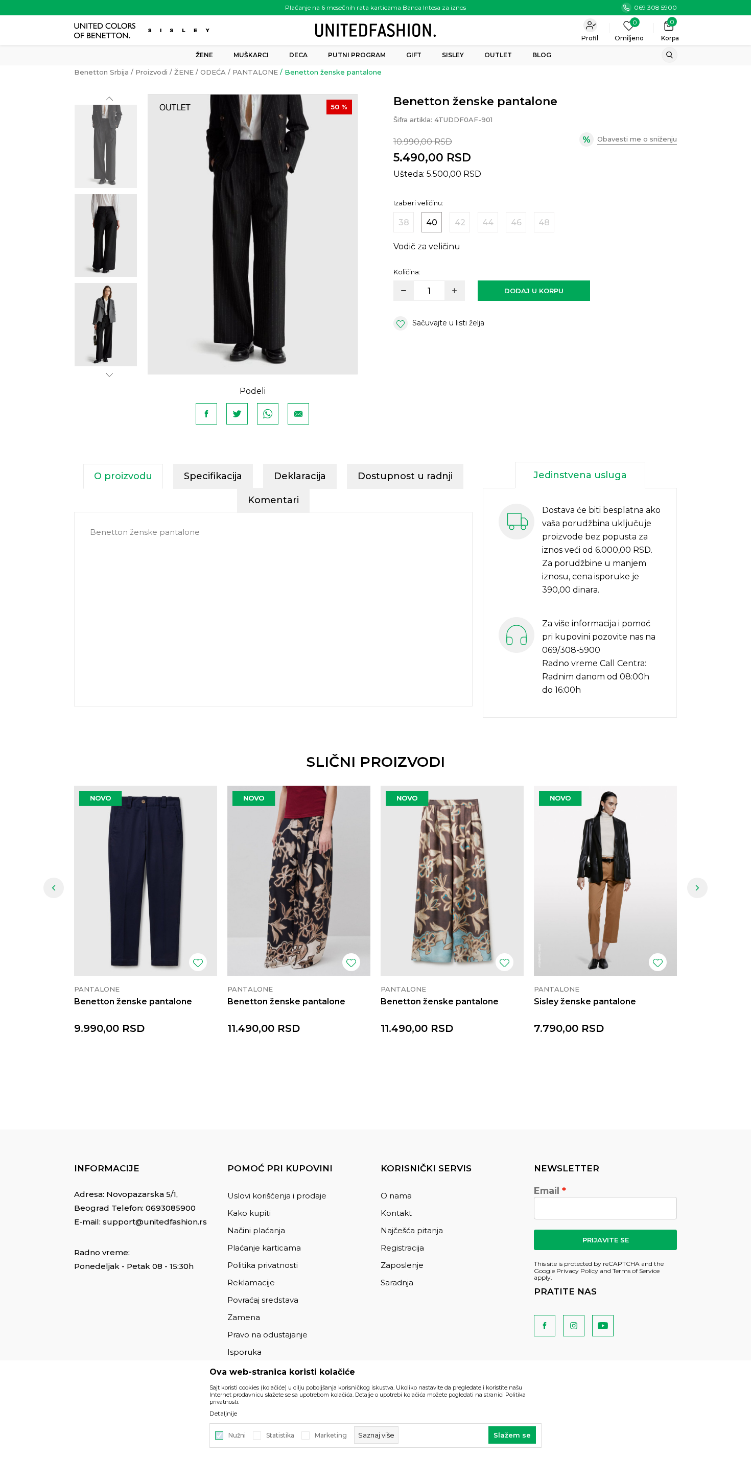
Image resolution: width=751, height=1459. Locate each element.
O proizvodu (123, 476)
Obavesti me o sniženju (637, 139)
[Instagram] (574, 1325)
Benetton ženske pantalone (133, 1001)
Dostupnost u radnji (405, 476)
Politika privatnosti (262, 1265)
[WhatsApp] (267, 414)
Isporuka (244, 1352)
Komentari (273, 500)
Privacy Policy (577, 1271)
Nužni (237, 1435)
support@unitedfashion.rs (155, 1222)
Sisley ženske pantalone (585, 1001)
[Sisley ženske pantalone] (605, 881)
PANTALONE (255, 72)
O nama (396, 1196)
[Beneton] (106, 30)
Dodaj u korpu (534, 291)
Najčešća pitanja (412, 1230)
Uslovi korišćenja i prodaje (276, 1196)
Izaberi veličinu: (418, 203)
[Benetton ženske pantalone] (145, 881)
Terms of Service (636, 1271)
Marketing (331, 1435)
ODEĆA (213, 72)
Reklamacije (251, 1282)
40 (431, 222)
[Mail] (298, 414)
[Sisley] (180, 30)
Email (546, 1190)
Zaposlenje (402, 1265)
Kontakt (396, 1213)
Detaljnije (223, 1413)
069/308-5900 (571, 650)
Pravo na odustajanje (267, 1334)
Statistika (280, 1435)
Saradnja (397, 1282)
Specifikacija (213, 476)
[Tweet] (237, 414)
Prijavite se (605, 1240)
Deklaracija (300, 476)
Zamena (243, 1317)
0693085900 (171, 1208)
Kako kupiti (249, 1213)
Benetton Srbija (101, 72)
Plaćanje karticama (264, 1248)
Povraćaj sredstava (262, 1300)
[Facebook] (206, 414)
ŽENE (184, 72)
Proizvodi (151, 72)
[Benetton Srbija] (375, 29)
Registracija (402, 1248)
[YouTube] (603, 1325)
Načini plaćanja (256, 1230)
